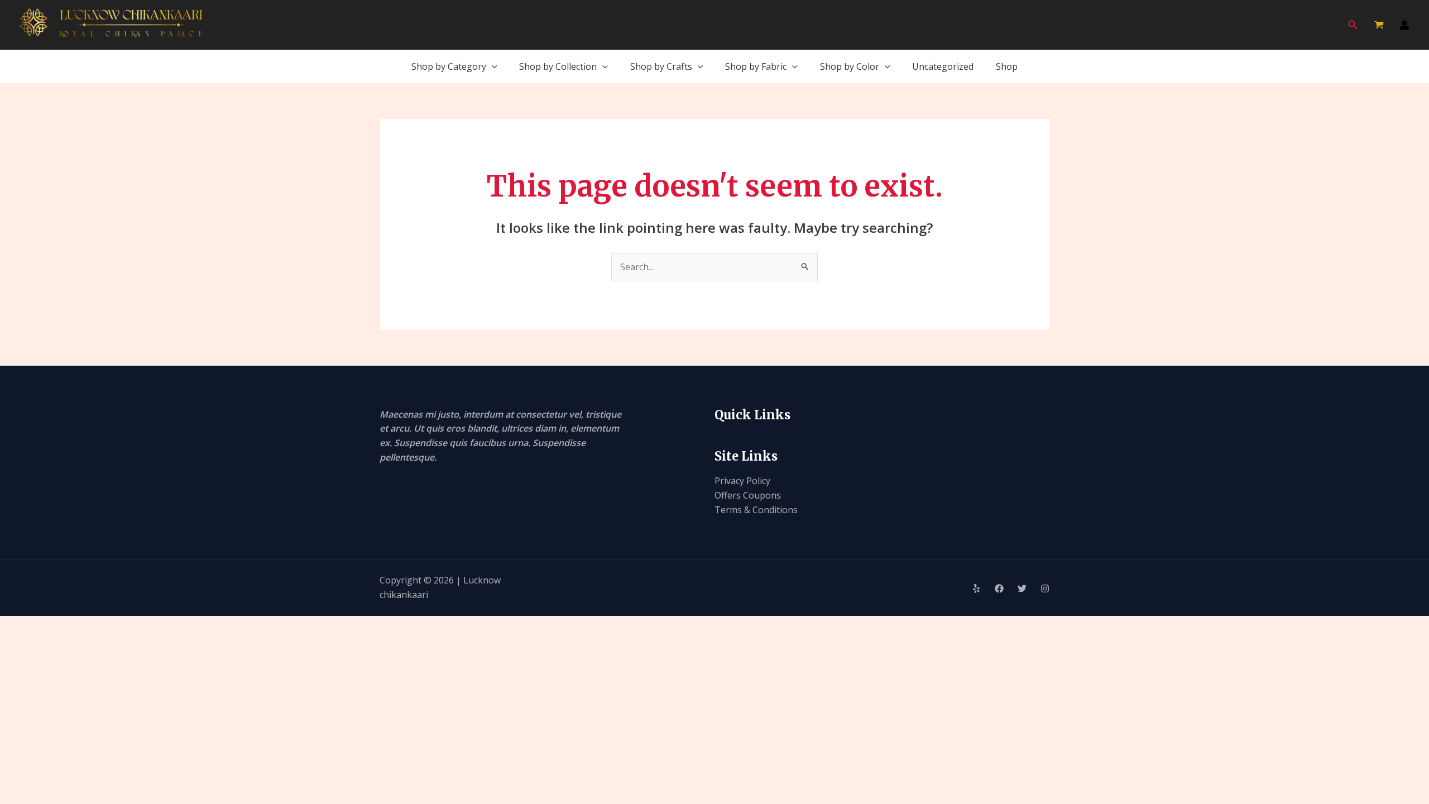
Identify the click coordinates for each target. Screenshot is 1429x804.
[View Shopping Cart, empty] (1378, 25)
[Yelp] (976, 588)
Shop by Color (849, 66)
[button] (1353, 25)
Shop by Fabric (756, 66)
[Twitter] (1022, 588)
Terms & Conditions (756, 510)
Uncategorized (943, 66)
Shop (1007, 66)
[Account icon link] (1404, 25)
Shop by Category (448, 66)
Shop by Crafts (661, 66)
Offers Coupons (747, 495)
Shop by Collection (558, 66)
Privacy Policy (742, 481)
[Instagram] (1044, 588)
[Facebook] (999, 588)
